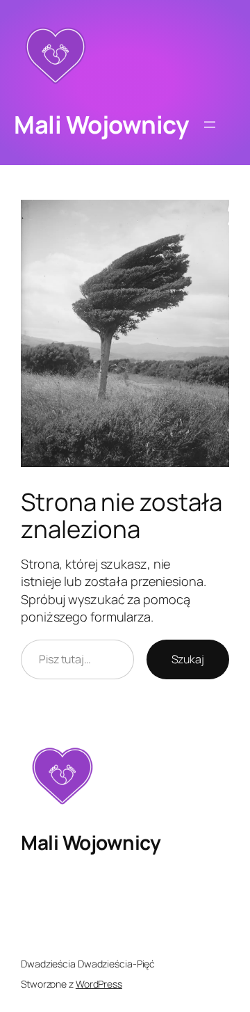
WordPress (99, 983)
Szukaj (188, 659)
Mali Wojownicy (101, 124)
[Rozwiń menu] (209, 124)
